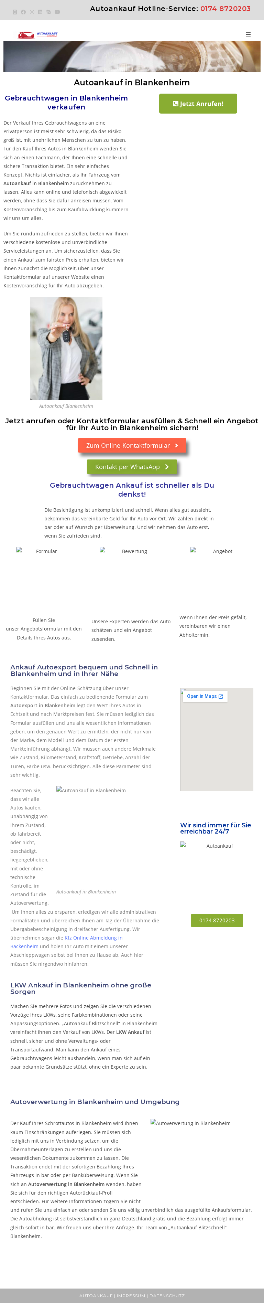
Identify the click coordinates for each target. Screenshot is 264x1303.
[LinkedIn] (40, 12)
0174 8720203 (225, 8)
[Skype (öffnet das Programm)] (48, 12)
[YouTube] (57, 12)
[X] (16, 12)
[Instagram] (32, 12)
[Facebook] (23, 12)
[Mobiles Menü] (248, 34)
